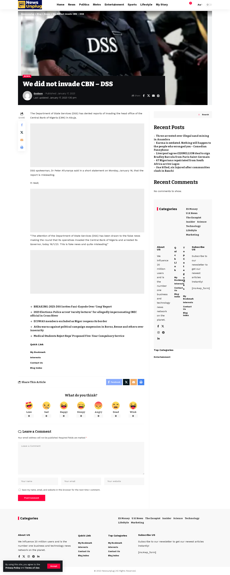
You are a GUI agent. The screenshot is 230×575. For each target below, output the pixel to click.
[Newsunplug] (30, 4)
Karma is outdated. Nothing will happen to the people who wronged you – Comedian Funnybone (182, 147)
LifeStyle (191, 230)
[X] (162, 326)
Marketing (192, 234)
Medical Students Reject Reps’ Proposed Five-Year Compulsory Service (79, 335)
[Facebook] (158, 326)
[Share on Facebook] (143, 95)
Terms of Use (32, 568)
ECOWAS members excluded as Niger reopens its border (70, 321)
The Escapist (193, 217)
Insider (190, 222)
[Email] (153, 95)
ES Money (192, 209)
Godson (38, 93)
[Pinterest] (163, 332)
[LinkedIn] (158, 339)
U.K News (191, 213)
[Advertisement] (87, 145)
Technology (193, 226)
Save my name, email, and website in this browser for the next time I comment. (61, 490)
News (27, 76)
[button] (53, 566)
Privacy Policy (12, 568)
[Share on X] (148, 95)
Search (205, 115)
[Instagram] (158, 332)
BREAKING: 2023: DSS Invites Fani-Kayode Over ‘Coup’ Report (73, 306)
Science (202, 222)
